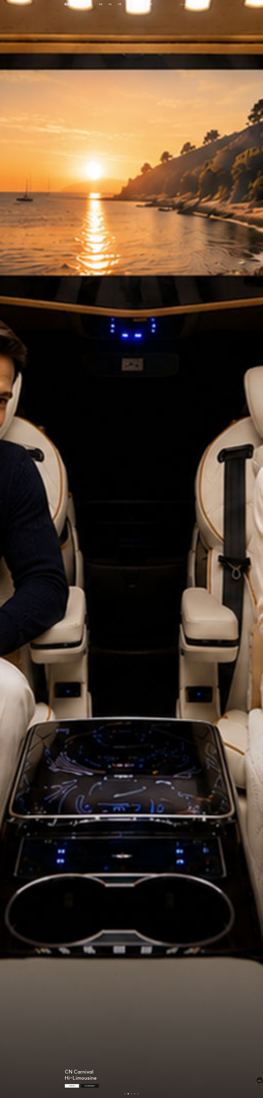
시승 (110, 4)
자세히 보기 (72, 1086)
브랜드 (150, 4)
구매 (119, 4)
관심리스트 (187, 4)
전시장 (139, 4)
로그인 (181, 4)
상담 (128, 4)
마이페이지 (195, 4)
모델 (100, 4)
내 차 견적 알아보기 (90, 1086)
